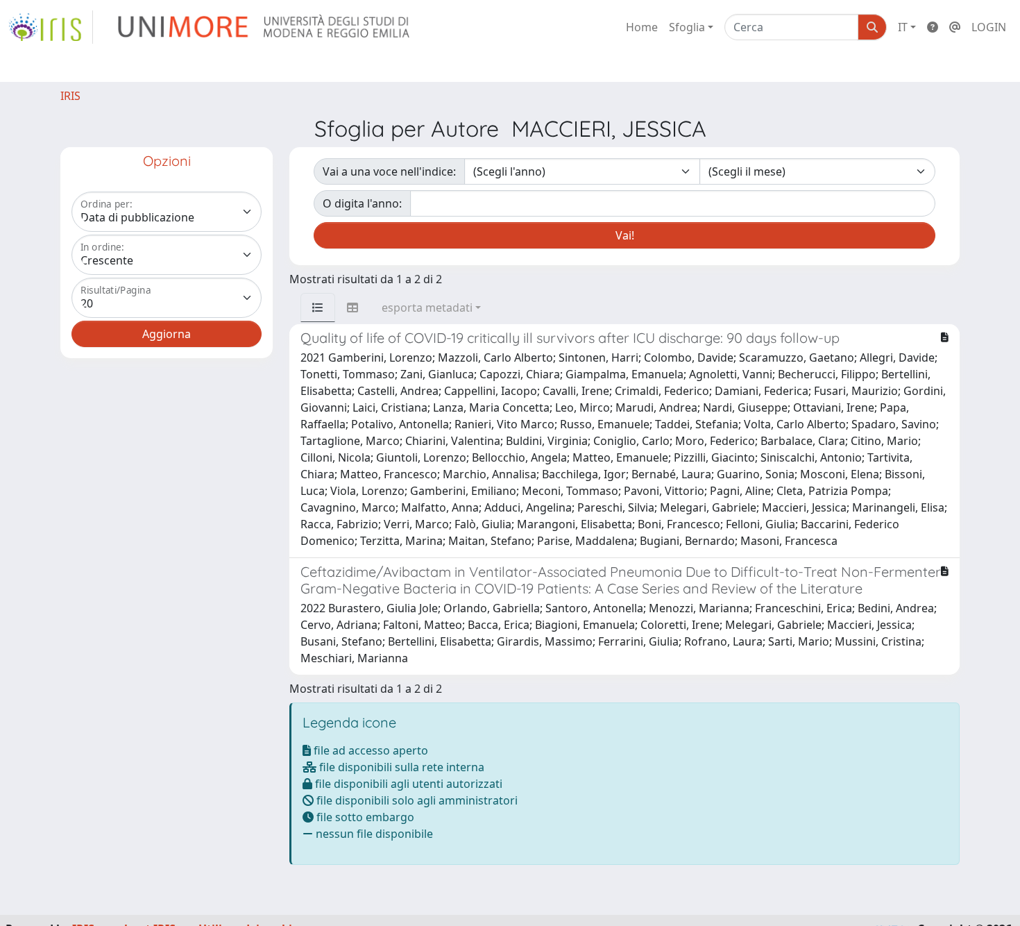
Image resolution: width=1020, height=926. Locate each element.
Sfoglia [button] (687, 27)
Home (642, 27)
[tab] (317, 307)
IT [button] (903, 27)
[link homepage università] (264, 27)
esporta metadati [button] (427, 307)
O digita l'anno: (362, 203)
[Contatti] (955, 27)
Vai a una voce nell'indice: (389, 171)
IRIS (70, 95)
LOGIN (988, 27)
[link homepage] (50, 27)
